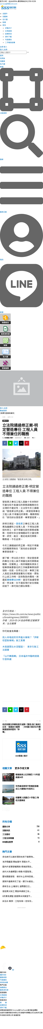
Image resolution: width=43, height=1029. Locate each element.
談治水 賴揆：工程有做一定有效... (17, 900)
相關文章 (7, 768)
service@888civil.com (8, 4)
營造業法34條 (14, 579)
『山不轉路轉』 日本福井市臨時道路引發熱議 (20, 657)
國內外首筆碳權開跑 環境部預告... (17, 866)
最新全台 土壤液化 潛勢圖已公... (16, 886)
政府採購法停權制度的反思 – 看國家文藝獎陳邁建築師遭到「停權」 (12, 728)
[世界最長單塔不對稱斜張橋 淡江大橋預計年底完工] (8, 789)
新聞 (3, 417)
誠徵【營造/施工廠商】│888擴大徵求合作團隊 (31, 727)
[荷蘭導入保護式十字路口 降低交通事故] (8, 800)
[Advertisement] (21, 682)
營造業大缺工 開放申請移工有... (16, 891)
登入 (5, 46)
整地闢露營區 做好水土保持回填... (18, 876)
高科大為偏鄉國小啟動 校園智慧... (17, 871)
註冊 (1, 46)
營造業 (19, 523)
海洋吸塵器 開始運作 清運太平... (16, 861)
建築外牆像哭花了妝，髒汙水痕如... (18, 881)
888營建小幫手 (8, 438)
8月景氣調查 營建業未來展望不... (17, 896)
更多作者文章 (22, 768)
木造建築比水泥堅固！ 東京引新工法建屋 (20, 648)
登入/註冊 (3, 49)
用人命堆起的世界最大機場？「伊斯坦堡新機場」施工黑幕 (20, 639)
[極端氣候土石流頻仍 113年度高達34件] (8, 777)
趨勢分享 (10, 417)
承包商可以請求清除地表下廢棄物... (18, 856)
